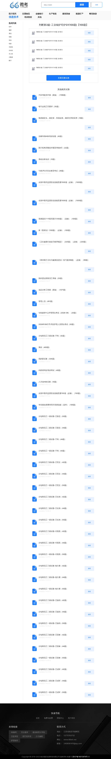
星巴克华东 (26, 736)
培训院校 (28, 17)
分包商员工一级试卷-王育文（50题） (53, 485)
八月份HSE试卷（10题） (48, 382)
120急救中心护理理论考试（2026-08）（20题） (58, 313)
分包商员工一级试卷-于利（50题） (52, 451)
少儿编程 (39, 736)
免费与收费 (48, 718)
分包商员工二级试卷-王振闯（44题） (53, 612)
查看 (89, 33)
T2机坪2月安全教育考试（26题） (52, 171)
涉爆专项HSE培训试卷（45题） (51, 136)
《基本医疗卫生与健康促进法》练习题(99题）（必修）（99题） (64, 260)
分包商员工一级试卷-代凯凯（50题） (53, 554)
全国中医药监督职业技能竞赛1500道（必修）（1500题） (61, 182)
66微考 (14, 732)
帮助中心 (60, 718)
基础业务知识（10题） (47, 159)
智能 (10, 37)
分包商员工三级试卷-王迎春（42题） (53, 635)
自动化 (11, 50)
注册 (85, 5)
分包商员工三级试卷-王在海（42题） (53, 497)
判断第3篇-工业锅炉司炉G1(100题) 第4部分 (49, 58)
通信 (10, 33)
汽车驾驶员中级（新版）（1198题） (53, 95)
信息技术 (14, 16)
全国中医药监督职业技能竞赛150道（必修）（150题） (60, 393)
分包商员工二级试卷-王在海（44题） (53, 508)
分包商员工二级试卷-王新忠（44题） (53, 428)
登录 (96, 5)
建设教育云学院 (39, 732)
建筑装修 (66, 13)
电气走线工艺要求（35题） (49, 107)
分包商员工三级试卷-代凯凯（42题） (53, 531)
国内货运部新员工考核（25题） (51, 278)
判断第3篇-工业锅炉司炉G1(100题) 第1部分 (49, 32)
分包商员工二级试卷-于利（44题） (52, 439)
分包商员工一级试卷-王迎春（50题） (53, 658)
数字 (10, 60)
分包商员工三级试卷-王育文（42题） (53, 462)
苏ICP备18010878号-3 (80, 757)
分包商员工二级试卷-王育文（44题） (53, 474)
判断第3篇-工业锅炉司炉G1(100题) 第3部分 (49, 49)
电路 (10, 43)
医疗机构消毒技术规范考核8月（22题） (54, 148)
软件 (10, 26)
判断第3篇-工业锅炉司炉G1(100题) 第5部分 (49, 67)
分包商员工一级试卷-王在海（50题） (53, 520)
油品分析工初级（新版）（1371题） (53, 290)
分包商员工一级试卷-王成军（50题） (53, 692)
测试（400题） (45, 347)
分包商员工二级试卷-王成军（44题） (53, 681)
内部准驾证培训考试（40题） (50, 370)
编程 (10, 30)
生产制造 (53, 13)
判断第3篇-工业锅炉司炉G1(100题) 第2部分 (49, 41)
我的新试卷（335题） (47, 359)
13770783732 (69, 735)
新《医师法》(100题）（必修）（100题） (55, 230)
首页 (38, 718)
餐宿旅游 (93, 13)
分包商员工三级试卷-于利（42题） (52, 336)
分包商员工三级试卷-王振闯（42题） (53, 600)
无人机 (11, 54)
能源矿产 (79, 13)
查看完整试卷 (63, 78)
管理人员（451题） (46, 301)
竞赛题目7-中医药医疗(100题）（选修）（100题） (59, 219)
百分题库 (24, 732)
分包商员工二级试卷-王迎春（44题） (53, 646)
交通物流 (26, 13)
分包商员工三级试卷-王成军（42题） (53, 669)
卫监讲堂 (14, 736)
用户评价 (71, 718)
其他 (40, 17)
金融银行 (39, 13)
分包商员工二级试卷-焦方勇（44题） (53, 577)
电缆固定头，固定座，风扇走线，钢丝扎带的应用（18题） (61, 118)
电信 (10, 40)
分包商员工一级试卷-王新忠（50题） (53, 416)
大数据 (11, 57)
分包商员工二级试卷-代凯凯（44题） (53, 543)
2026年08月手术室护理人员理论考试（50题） (57, 324)
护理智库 (14, 740)
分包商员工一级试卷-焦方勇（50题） (53, 589)
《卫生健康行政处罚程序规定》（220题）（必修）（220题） (63, 242)
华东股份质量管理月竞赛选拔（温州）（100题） (58, 405)
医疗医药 (12, 13)
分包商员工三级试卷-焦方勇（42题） (53, 566)
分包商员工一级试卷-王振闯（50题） (53, 623)
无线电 (11, 47)
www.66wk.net (70, 739)
